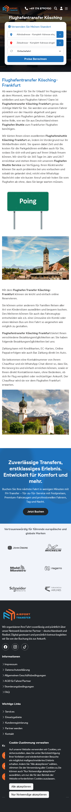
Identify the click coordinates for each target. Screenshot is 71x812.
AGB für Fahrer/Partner (18, 681)
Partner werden (13, 728)
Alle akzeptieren (21, 786)
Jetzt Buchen (35, 511)
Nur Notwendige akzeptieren (29, 794)
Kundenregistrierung (16, 722)
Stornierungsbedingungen (19, 686)
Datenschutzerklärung (17, 669)
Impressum (11, 664)
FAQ (7, 692)
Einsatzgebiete (13, 717)
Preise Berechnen (35, 59)
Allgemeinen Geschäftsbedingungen (25, 675)
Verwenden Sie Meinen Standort (31, 26)
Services (9, 711)
